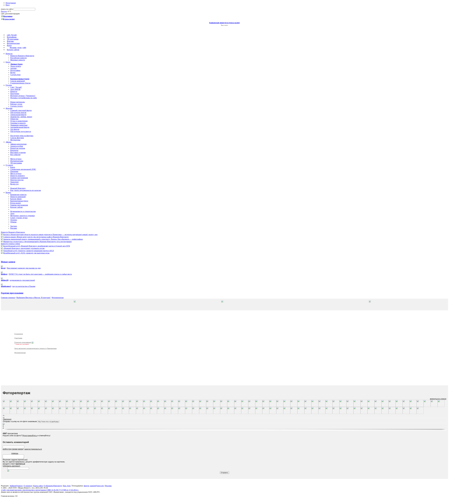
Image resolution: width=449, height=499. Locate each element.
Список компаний (17, 81)
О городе (9, 165)
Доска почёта (15, 66)
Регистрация (11, 3)
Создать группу (16, 106)
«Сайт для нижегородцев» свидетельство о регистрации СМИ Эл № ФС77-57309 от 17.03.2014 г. (40, 490)
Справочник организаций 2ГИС (23, 169)
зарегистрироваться (33, 449)
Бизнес (8, 192)
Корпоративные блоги (19, 201)
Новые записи (8, 262)
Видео (12, 73)
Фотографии (15, 70)
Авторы (13, 68)
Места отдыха (15, 159)
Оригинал (7, 419)
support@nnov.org (97, 486)
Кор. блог (67, 486)
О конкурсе (18, 334)
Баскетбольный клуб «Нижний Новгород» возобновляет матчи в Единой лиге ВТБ (36, 246)
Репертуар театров (17, 148)
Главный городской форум (21, 110)
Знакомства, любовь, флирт (21, 117)
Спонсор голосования (22, 342)
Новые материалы (17, 102)
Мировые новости (17, 60)
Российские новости (18, 58)
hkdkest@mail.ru (16, 486)
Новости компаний (18, 197)
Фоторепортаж (58, 298)
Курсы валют (15, 203)
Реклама (13, 228)
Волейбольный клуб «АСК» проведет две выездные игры (26, 253)
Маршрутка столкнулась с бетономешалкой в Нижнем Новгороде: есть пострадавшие (37, 242)
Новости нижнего (17, 176)
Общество (14, 119)
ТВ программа (12, 39)
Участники (18, 338)
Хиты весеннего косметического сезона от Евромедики (35, 348)
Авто (12, 213)
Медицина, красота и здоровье (22, 216)
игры (19, 48)
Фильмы (13, 48)
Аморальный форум (18, 115)
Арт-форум (14, 129)
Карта (9, 45)
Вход (8, 5)
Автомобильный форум (19, 127)
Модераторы (15, 140)
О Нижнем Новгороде (53, 486)
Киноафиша (11, 37)
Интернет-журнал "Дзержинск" (23, 96)
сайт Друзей (12, 35)
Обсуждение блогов (18, 112)
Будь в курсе (224, 25)
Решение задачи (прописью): (15, 460)
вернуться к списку (438, 399)
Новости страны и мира (10, 244)
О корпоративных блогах (20, 83)
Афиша (8, 142)
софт (24, 48)
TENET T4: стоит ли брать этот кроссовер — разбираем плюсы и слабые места (40, 274)
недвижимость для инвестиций (22, 280)
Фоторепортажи (13, 43)
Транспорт (14, 182)
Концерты (14, 150)
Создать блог (15, 75)
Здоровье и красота (18, 123)
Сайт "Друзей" (16, 87)
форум (86, 486)
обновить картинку (11, 466)
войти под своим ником (13, 449)
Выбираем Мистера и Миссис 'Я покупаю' (33, 298)
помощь (14, 453)
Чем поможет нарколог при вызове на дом (24, 268)
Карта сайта (38, 486)
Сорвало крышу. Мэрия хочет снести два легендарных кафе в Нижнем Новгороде (36, 237)
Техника (13, 220)
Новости (9, 54)
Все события (15, 155)
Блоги (8, 62)
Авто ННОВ (15, 89)
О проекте (28, 486)
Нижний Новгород (17, 188)
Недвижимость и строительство (23, 211)
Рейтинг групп (16, 104)
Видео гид (14, 184)
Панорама (14, 171)
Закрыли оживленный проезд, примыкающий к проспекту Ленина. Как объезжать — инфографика (43, 239)
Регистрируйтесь (29, 436)
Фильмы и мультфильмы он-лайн (23, 98)
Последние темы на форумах (21, 136)
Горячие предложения (19, 178)
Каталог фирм (16, 199)
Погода (4, 11)
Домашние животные (18, 125)
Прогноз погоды (17, 180)
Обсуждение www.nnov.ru (20, 131)
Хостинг (13, 226)
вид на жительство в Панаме (23, 286)
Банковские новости (18, 195)
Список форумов (17, 138)
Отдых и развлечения (18, 121)
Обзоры (13, 222)
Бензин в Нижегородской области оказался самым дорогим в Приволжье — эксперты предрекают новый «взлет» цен (50, 235)
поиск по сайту (7, 9)
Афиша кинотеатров (18, 144)
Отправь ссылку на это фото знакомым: (20, 421)
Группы (9, 85)
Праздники (14, 94)
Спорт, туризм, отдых (19, 218)
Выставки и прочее (18, 152)
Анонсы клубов (16, 146)
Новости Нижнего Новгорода (22, 56)
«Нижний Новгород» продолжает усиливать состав (24, 248)
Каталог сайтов (13, 50)
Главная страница (8, 298)
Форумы (10, 41)
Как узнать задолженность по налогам (25, 190)
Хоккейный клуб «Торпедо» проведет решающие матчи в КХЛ (28, 251)
